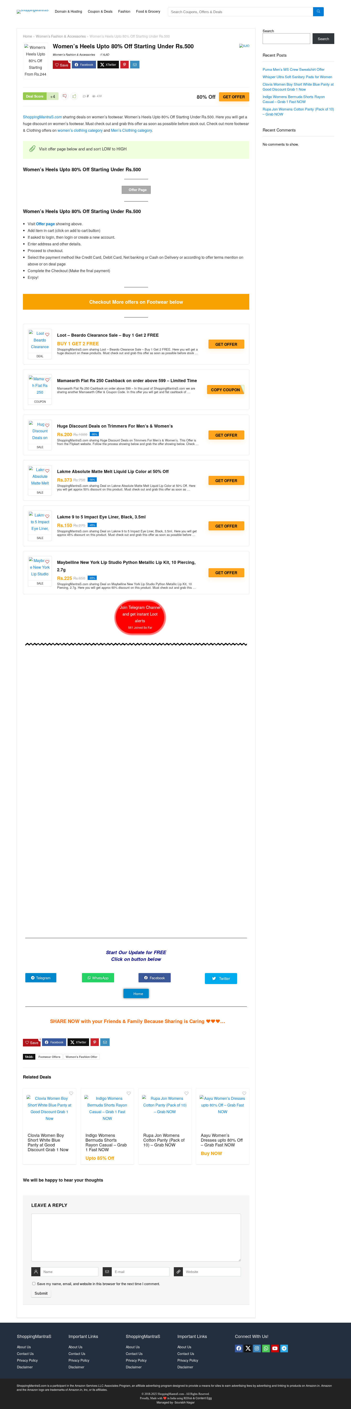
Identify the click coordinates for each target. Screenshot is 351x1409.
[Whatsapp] (266, 1348)
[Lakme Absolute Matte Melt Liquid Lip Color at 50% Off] (40, 477)
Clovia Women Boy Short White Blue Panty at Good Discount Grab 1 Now (48, 1142)
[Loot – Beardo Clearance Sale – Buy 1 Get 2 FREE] (40, 341)
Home (27, 36)
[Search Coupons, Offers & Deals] (318, 11)
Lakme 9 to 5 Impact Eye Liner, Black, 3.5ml (101, 517)
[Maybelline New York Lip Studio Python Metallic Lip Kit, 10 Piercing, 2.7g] (40, 568)
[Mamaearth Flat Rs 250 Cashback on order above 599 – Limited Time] (40, 386)
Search (268, 30)
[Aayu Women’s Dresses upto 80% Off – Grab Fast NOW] (222, 1110)
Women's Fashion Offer (81, 1057)
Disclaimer (25, 1367)
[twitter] (248, 1348)
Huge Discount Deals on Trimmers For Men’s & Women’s (115, 426)
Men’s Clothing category (131, 130)
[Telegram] (284, 1348)
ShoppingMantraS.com (42, 117)
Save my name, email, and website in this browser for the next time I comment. (98, 1283)
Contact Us (25, 1353)
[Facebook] (239, 1348)
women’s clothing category (80, 130)
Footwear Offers (49, 1057)
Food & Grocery (148, 11)
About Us (24, 1346)
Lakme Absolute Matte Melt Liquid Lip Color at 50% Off (113, 471)
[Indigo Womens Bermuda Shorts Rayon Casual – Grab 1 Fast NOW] (107, 1110)
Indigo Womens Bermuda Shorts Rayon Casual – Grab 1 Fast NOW (106, 1142)
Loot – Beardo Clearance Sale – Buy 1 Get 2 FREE (108, 335)
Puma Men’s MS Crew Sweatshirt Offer (293, 69)
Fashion (124, 11)
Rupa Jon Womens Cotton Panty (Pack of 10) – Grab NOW (164, 1140)
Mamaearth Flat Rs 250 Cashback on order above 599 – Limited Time (127, 380)
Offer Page (137, 189)
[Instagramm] (257, 1348)
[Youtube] (275, 1348)
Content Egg (204, 1398)
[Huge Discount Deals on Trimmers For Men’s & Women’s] (40, 432)
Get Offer (234, 96)
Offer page (45, 223)
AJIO (106, 54)
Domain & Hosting (68, 11)
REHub (188, 1398)
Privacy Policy (27, 1360)
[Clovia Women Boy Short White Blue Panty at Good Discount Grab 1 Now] (49, 1110)
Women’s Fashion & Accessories (61, 36)
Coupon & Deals (100, 11)
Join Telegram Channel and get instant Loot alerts (140, 616)
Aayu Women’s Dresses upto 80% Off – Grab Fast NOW (222, 1140)
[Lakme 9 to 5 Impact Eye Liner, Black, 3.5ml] (40, 523)
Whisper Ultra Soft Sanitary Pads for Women (297, 76)
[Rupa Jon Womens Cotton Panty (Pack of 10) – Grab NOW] (165, 1110)
